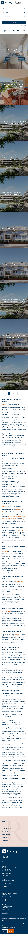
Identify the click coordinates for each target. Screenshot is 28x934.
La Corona (17, 634)
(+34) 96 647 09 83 (6, 896)
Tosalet (10, 516)
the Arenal (20, 530)
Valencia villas (5, 875)
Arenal (4, 511)
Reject (5, 931)
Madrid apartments (6, 912)
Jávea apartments (6, 886)
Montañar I (5, 837)
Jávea (3, 404)
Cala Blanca (5, 831)
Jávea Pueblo (6, 834)
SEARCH (14, 22)
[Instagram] (3, 856)
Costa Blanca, (16, 406)
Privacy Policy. (13, 927)
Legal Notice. (5, 927)
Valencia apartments (6, 873)
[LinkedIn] (7, 856)
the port (18, 509)
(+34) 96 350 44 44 (6, 870)
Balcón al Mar (6, 518)
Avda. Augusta (6, 829)
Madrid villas (5, 913)
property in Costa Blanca (16, 460)
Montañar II (5, 840)
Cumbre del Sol (14, 518)
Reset (24, 25)
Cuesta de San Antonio (18, 516)
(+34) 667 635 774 (6, 909)
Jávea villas (4, 888)
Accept (11, 931)
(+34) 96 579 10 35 (6, 883)
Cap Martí (5, 551)
